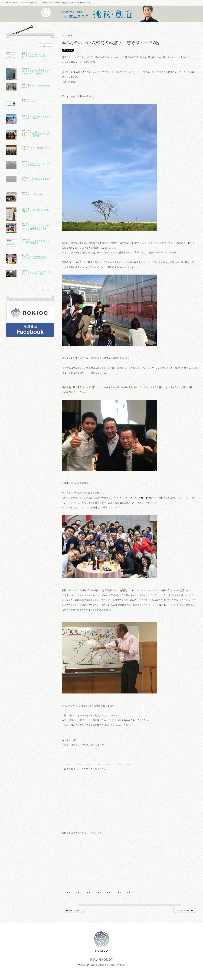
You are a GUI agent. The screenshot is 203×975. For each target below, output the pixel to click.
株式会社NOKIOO (101, 941)
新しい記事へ (185, 910)
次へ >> (46, 46)
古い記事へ (73, 910)
